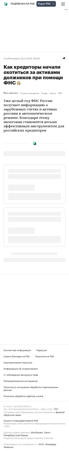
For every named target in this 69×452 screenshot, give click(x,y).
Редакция (41, 350)
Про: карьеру (11, 93)
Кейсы (53, 93)
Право (44, 93)
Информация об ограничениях (21, 368)
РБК (60, 93)
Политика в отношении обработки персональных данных (31, 388)
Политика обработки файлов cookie (23, 396)
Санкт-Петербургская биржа (27, 433)
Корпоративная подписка (18, 362)
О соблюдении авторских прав (21, 374)
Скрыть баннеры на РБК (17, 356)
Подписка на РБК (44, 356)
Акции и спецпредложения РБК (21, 420)
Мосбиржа (37, 432)
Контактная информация (17, 350)
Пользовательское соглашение (21, 380)
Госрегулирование (29, 93)
